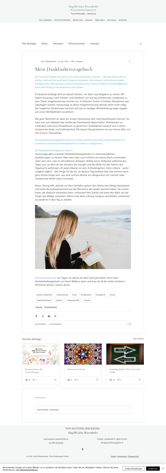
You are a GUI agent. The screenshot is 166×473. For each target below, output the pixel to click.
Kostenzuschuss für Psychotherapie (33, 370)
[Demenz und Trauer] (83, 354)
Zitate (44, 43)
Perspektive (100, 295)
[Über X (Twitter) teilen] (42, 316)
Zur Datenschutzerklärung (27, 469)
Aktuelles (58, 43)
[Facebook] (82, 449)
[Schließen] (162, 468)
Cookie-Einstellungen (133, 468)
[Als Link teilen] (55, 316)
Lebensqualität (73, 300)
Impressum (122, 456)
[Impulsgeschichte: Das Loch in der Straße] (125, 354)
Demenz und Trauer (76, 369)
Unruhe (87, 300)
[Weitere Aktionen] (129, 61)
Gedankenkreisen (44, 300)
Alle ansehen (138, 339)
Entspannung (62, 295)
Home (113, 456)
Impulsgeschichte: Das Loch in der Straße (124, 370)
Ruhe (74, 295)
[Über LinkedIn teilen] (49, 316)
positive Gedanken (44, 295)
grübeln (59, 300)
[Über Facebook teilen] (36, 316)
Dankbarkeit (86, 295)
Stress (112, 295)
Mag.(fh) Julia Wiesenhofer (83, 6)
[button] (140, 44)
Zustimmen (153, 468)
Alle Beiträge (29, 43)
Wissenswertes (76, 43)
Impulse (94, 43)
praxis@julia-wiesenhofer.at (56, 439)
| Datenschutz (133, 456)
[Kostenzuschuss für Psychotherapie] (41, 354)
